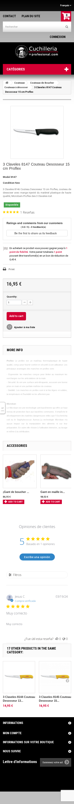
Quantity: (12, 296)
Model (6, 177)
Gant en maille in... (52, 491)
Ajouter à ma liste (24, 327)
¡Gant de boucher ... (16, 491)
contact (9, 16)
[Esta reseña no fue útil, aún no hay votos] (63, 639)
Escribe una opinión (37, 557)
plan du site (31, 16)
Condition (8, 182)
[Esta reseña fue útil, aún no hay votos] (57, 639)
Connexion (57, 37)
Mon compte (12, 733)
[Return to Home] (6, 82)
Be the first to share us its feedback (35, 233)
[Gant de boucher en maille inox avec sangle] (20, 471)
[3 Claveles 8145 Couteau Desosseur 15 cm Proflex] (55, 677)
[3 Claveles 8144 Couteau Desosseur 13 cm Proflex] (19, 677)
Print (11, 269)
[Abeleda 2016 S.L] (37, 51)
